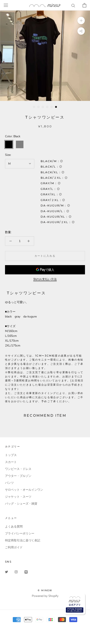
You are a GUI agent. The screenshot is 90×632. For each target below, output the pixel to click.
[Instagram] (16, 571)
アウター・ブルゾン (18, 476)
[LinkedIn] (26, 571)
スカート (11, 462)
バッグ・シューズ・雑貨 (21, 504)
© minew (45, 590)
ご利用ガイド (14, 547)
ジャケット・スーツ (18, 497)
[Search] (73, 5)
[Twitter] (6, 571)
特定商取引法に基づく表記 (22, 540)
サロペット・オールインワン (24, 490)
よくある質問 (14, 527)
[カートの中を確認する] (84, 5)
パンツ (9, 483)
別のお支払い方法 (45, 279)
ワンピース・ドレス (18, 469)
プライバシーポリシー (19, 533)
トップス (11, 455)
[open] (6, 5)
